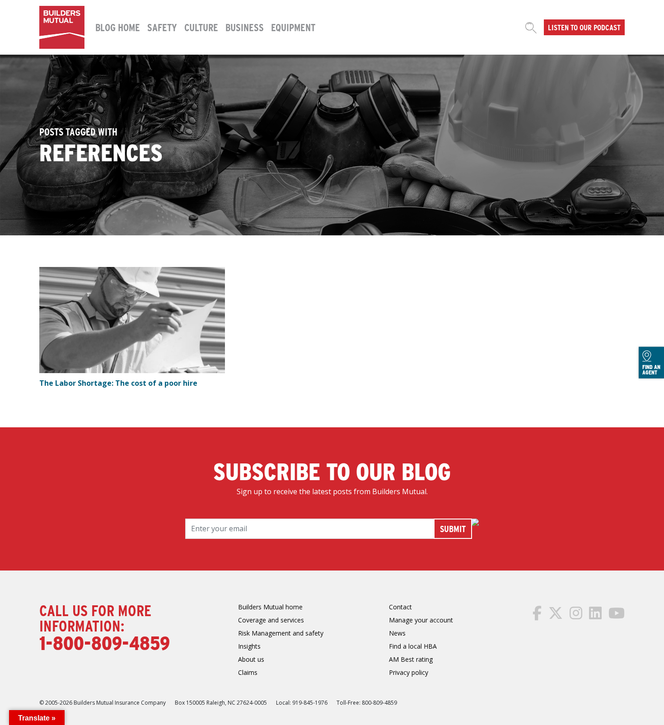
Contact (400, 607)
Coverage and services (271, 620)
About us (251, 659)
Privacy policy (408, 672)
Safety (162, 27)
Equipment (293, 27)
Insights (249, 646)
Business (244, 27)
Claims (247, 672)
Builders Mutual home (270, 607)
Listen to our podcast (584, 27)
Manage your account (421, 620)
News (397, 633)
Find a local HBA (413, 646)
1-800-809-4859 (104, 642)
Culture (201, 27)
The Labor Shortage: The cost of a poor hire (118, 383)
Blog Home (117, 27)
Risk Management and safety (280, 633)
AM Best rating (411, 659)
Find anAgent (651, 369)
